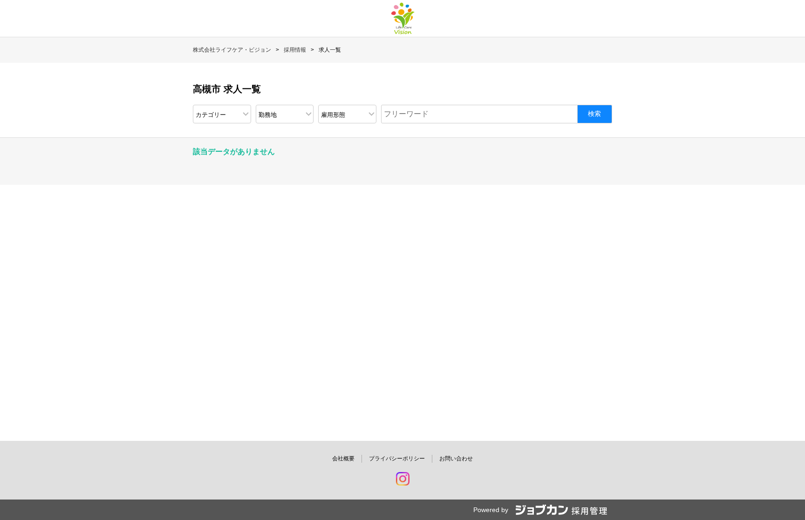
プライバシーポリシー (397, 458)
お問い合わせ (456, 458)
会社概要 (343, 458)
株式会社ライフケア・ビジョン (232, 50)
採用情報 (295, 50)
